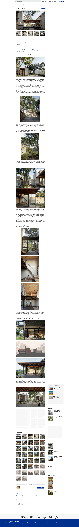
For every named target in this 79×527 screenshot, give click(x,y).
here (26, 39)
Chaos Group (24, 49)
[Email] (22, 8)
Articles (46, 1)
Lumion (36, 49)
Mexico (23, 40)
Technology (56, 468)
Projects (43, 1)
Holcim (28, 49)
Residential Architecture (37, 495)
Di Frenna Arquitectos (24, 42)
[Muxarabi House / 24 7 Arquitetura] (51, 393)
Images (55, 1)
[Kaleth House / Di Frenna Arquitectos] (50, 458)
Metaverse (50, 470)
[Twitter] (18, 8)
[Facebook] (16, 8)
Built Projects (22, 495)
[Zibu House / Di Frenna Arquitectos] (50, 452)
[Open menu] (67, 1)
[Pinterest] (24, 8)
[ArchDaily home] (12, 1)
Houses (17, 40)
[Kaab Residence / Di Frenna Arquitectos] (18, 436)
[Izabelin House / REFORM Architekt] (50, 418)
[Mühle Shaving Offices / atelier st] (51, 397)
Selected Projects (29, 495)
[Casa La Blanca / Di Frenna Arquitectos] (50, 446)
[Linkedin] (20, 8)
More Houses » (61, 422)
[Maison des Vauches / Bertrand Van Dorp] (50, 412)
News (52, 1)
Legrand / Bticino (31, 49)
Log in (60, 1)
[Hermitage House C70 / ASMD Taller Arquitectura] (50, 486)
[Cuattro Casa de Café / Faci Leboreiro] (50, 480)
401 (19, 44)
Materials (61, 468)
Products (49, 1)
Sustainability (51, 468)
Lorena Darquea (24, 47)
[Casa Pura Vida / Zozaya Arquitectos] (50, 492)
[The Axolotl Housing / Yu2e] (51, 388)
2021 (19, 46)
